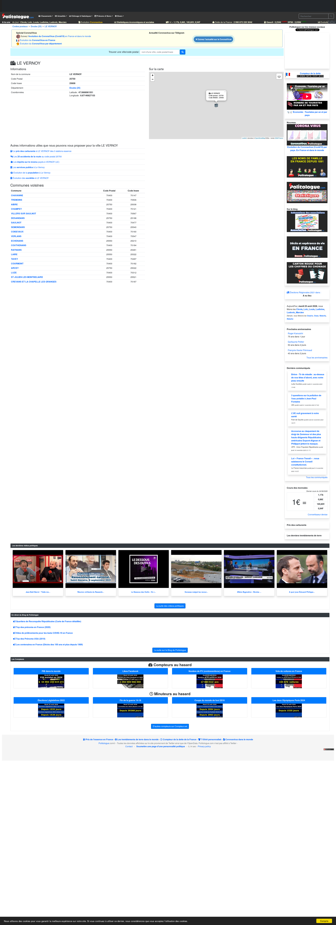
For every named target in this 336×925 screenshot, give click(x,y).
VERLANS (16, 236)
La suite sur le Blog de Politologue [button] (170, 650)
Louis (312, 309)
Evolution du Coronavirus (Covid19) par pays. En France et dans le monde (307, 148)
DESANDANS (18, 218)
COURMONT (17, 263)
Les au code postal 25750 (37, 156)
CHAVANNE (17, 195)
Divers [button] (119, 16)
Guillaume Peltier (296, 341)
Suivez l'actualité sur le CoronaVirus (214, 39)
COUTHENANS (18, 245)
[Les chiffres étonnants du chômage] (307, 272)
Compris (324, 921)
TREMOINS (16, 199)
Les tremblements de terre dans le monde (138, 739)
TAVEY (14, 258)
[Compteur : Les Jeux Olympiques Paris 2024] (289, 710)
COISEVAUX (17, 231)
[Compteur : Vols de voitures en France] (289, 681)
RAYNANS (16, 249)
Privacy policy (204, 746)
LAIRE (14, 254)
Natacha (322, 316)
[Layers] (279, 76)
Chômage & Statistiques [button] (81, 16)
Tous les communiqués (316, 477)
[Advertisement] (168, 6)
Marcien (300, 312)
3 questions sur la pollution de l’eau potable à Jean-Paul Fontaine (306, 398)
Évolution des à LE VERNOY (30, 178)
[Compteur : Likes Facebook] (130, 681)
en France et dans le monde (60, 36)
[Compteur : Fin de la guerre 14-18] (130, 710)
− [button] (152, 79)
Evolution (85, 22)
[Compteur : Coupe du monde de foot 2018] (209, 710)
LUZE (14, 272)
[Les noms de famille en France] (307, 166)
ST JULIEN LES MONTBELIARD (27, 277)
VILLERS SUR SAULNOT (23, 213)
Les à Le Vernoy (28, 167)
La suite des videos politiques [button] (170, 605)
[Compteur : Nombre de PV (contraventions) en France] (209, 681)
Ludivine (320, 309)
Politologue (104, 743)
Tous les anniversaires (316, 357)
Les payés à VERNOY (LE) (36, 161)
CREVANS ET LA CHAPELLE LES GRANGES (33, 281)
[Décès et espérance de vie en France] (307, 246)
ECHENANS (17, 240)
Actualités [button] (61, 16)
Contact (129, 746)
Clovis (299, 309)
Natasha (290, 319)
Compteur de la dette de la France (179, 739)
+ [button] (152, 75)
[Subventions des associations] (307, 221)
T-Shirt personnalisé (211, 739)
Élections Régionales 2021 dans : (305, 292)
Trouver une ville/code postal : (124, 51)
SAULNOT (16, 222)
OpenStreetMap (260, 138)
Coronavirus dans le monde (239, 739)
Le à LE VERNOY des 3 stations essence (41, 151)
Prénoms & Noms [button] (103, 16)
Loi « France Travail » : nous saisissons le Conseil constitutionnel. (305, 461)
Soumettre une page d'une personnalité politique (160, 746)
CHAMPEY (16, 208)
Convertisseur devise (317, 514)
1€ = (178, 22)
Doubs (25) (74, 87)
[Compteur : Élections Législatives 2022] (51, 710)
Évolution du (37, 40)
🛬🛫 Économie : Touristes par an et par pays (307, 113)
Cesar (316, 316)
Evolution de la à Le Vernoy (31, 172)
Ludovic (291, 312)
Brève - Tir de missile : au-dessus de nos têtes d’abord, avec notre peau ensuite (307, 377)
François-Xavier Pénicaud (300, 350)
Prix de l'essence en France (99, 739)
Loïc (306, 309)
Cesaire (310, 316)
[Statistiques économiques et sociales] (307, 192)
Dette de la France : (227, 22)
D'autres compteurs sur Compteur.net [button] (170, 726)
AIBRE (14, 204)
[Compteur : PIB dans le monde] (51, 681)
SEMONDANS (18, 227)
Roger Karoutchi (295, 333)
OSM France (279, 138)
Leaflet (244, 138)
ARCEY (15, 267)
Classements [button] (46, 16)
